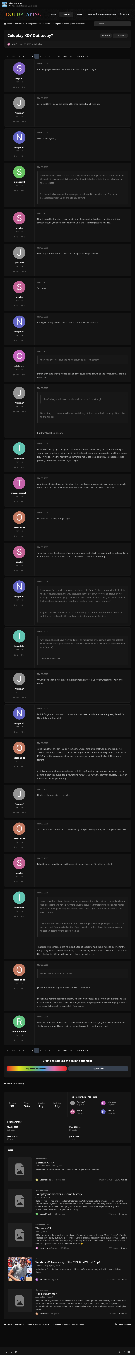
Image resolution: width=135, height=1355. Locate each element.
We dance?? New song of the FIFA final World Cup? (67, 1262)
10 (58, 56)
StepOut (19, 78)
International (41, 1158)
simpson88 (19, 182)
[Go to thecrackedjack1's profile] (19, 483)
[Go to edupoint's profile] (36, 1279)
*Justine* (19, 113)
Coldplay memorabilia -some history (58, 1194)
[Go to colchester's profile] (19, 356)
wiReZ (14, 44)
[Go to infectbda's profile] (19, 448)
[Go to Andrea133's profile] (36, 1313)
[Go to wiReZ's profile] (8, 44)
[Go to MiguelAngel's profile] (36, 1214)
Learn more (5, 4)
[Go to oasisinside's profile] (19, 517)
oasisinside (19, 527)
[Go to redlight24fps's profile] (19, 1021)
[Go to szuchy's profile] (19, 218)
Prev (13, 56)
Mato (37, 1231)
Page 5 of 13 (81, 56)
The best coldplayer (44, 1265)
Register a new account (36, 1068)
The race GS (43, 1228)
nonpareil (19, 147)
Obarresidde (45, 1180)
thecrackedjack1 (19, 493)
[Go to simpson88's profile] (19, 172)
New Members (41, 1190)
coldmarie (44, 1248)
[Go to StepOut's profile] (19, 68)
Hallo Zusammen (46, 1294)
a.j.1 (37, 1197)
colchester (19, 366)
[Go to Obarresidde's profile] (36, 1180)
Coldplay (38, 44)
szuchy (19, 228)
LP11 (37, 1258)
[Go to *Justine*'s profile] (19, 103)
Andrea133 (40, 1297)
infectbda (19, 458)
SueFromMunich (42, 1165)
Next (65, 56)
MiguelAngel (45, 1214)
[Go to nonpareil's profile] (19, 137)
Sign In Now (98, 1068)
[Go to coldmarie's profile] (36, 1248)
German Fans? (44, 1162)
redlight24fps (19, 1031)
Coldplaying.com (42, 1224)
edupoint (44, 1279)
